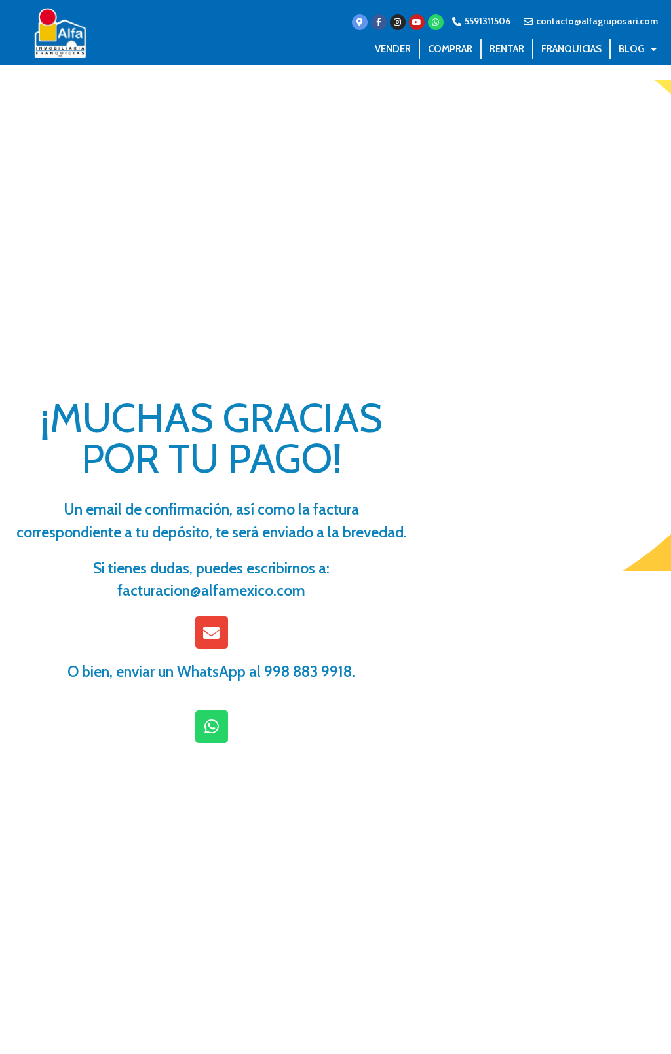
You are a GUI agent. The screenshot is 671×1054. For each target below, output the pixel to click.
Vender (393, 49)
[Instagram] (398, 22)
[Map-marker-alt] (360, 22)
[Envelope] (211, 632)
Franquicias (571, 49)
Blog (631, 49)
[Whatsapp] (436, 22)
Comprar (450, 49)
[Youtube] (417, 22)
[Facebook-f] (379, 22)
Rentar (506, 49)
